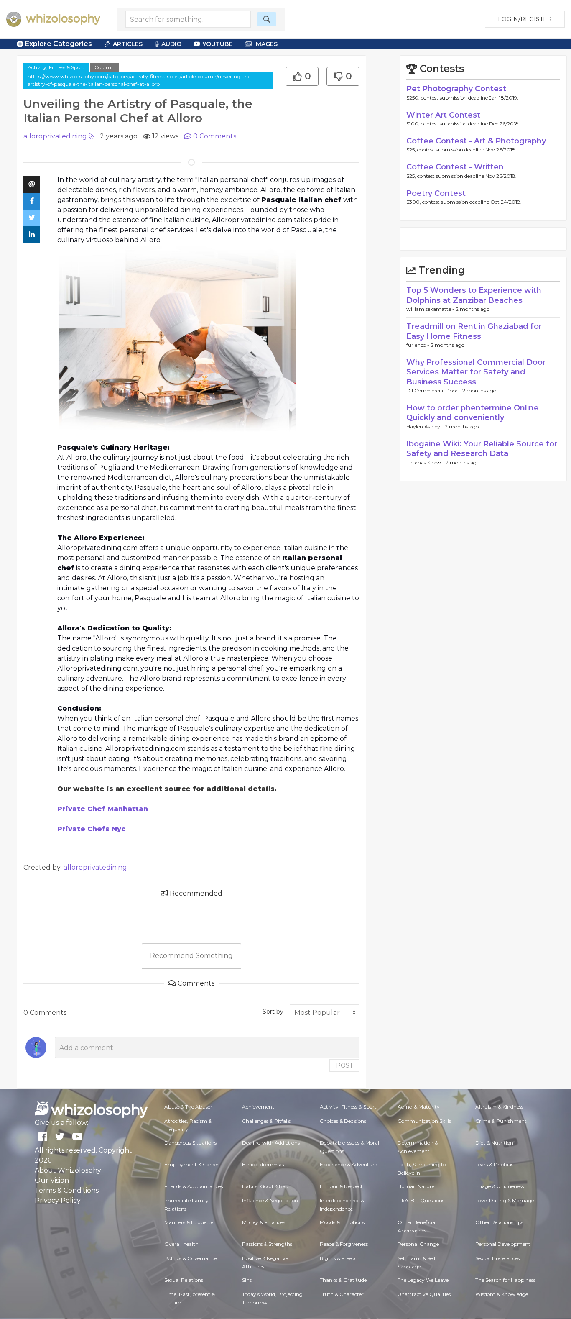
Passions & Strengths (267, 1244)
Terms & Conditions (67, 1190)
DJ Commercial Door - (434, 390)
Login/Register (525, 19)
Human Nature (416, 1186)
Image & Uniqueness (499, 1186)
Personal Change (418, 1244)
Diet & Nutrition (494, 1143)
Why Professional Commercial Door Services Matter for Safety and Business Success (476, 372)
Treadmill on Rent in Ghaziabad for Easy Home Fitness (474, 331)
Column (104, 67)
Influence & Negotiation (270, 1200)
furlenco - (418, 345)
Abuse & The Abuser (188, 1107)
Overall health (181, 1244)
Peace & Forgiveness (344, 1244)
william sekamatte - (431, 309)
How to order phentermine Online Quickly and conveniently (472, 412)
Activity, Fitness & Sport (56, 67)
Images (266, 44)
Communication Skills (424, 1121)
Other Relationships (499, 1222)
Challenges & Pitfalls (266, 1121)
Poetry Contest (436, 193)
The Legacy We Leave (423, 1280)
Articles (128, 44)
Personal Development (502, 1244)
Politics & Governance (190, 1258)
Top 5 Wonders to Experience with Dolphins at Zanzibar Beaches (473, 295)
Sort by (273, 1011)
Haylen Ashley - (425, 426)
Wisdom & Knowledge (501, 1294)
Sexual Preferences (497, 1258)
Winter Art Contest (443, 115)
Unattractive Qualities (424, 1294)
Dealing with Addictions (271, 1143)
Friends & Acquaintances (193, 1186)
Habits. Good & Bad (265, 1186)
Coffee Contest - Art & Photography (476, 141)
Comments (214, 136)
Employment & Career (191, 1164)
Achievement (258, 1107)
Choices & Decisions (343, 1121)
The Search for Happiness (505, 1280)
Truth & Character (342, 1294)
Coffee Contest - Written (455, 167)
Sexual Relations (183, 1280)
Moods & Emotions (342, 1222)
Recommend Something (191, 956)
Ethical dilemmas (263, 1164)
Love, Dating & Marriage (504, 1200)
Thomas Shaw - (426, 462)
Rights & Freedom (341, 1258)
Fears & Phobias (494, 1164)
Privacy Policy (58, 1200)
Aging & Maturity (419, 1107)
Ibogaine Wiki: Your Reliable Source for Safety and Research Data (481, 448)
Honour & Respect (341, 1186)
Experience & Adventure (348, 1164)
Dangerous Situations (190, 1143)
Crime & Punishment (501, 1121)
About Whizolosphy (68, 1170)
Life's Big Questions (421, 1200)
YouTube (217, 44)
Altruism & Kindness (499, 1107)
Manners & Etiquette (188, 1222)
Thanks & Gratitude (343, 1280)
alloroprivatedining (55, 136)
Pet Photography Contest (456, 88)
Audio (171, 44)
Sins (247, 1280)
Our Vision (52, 1180)
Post (344, 1065)
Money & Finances (263, 1222)
